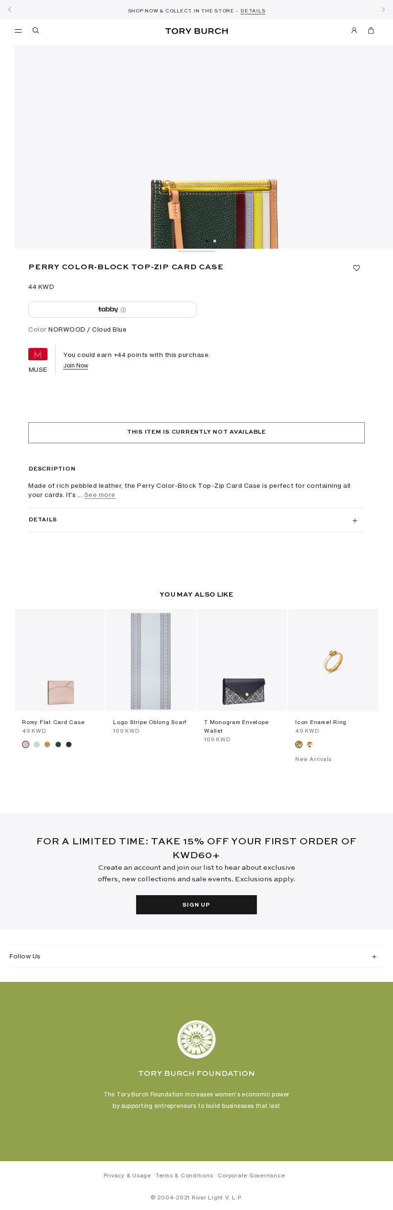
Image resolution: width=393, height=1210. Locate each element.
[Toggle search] (36, 32)
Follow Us (25, 956)
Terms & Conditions (184, 1175)
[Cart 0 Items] (367, 32)
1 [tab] (207, 241)
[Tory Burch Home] (196, 31)
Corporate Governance (251, 1175)
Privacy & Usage (127, 1175)
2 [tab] (214, 241)
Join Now (75, 365)
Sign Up (196, 905)
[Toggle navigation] (18, 30)
